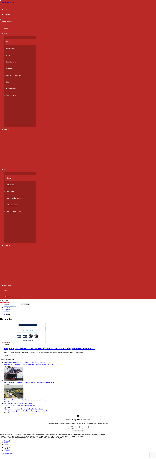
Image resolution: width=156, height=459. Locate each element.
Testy (5, 169)
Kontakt (8, 296)
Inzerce (6, 442)
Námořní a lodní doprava (13, 75)
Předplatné (7, 285)
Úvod (3, 314)
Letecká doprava (11, 62)
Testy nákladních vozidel (13, 198)
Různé (8, 82)
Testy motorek (10, 191)
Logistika (7, 129)
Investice (8, 55)
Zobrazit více (7, 355)
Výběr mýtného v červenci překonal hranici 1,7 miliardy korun (25, 400)
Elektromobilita (10, 48)
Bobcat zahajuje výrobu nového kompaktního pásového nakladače (27, 411)
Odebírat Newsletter (78, 430)
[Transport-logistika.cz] (7, 2)
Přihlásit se (10, 306)
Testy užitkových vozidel (13, 211)
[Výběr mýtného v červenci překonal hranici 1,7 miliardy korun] (13, 398)
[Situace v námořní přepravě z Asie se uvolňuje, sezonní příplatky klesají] (13, 380)
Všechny (8, 42)
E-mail (70, 429)
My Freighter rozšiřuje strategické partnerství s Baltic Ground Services (29, 364)
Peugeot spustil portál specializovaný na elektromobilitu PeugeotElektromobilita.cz (49, 348)
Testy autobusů (10, 184)
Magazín (7, 245)
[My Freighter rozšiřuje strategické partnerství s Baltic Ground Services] (24, 362)
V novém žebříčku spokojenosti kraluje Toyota (20, 405)
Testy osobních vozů (12, 205)
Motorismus (9, 68)
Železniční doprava (11, 95)
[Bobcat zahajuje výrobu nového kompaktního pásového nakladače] (23, 409)
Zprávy (6, 33)
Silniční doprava (11, 88)
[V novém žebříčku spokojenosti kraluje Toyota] (18, 403)
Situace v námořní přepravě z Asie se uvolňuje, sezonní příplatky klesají (29, 382)
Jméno (69, 427)
